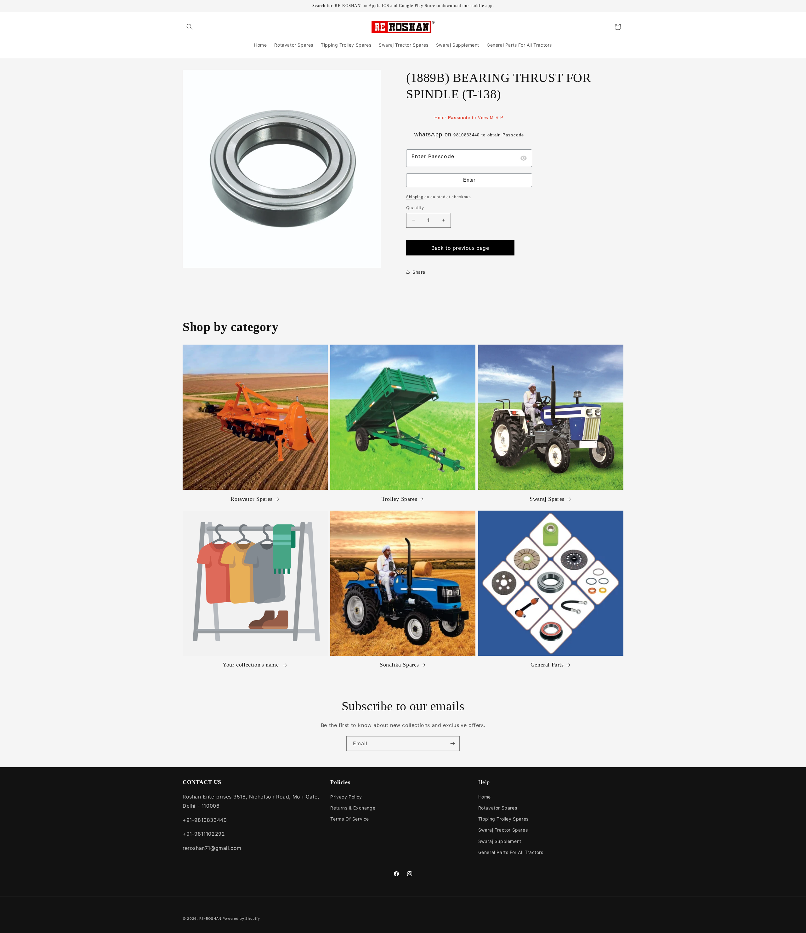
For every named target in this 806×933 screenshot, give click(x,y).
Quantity (415, 207)
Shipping (414, 196)
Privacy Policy (346, 796)
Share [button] (418, 272)
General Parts (547, 664)
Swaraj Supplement (499, 841)
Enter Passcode (433, 156)
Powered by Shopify (241, 918)
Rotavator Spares (251, 499)
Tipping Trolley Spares (503, 818)
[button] (189, 27)
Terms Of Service (349, 818)
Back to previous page (460, 248)
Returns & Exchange (352, 807)
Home (484, 796)
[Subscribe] (452, 743)
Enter (469, 180)
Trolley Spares (399, 499)
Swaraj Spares (547, 499)
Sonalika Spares (399, 664)
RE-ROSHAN (210, 918)
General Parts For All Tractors (510, 852)
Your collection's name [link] (252, 664)
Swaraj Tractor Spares (503, 830)
